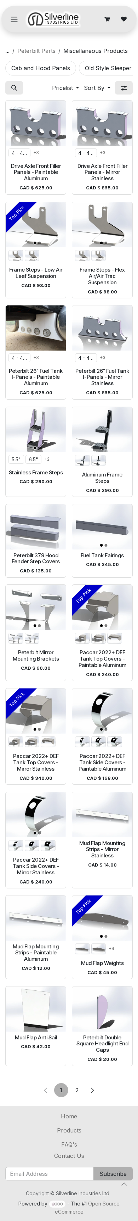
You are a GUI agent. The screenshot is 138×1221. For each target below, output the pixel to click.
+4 (111, 949)
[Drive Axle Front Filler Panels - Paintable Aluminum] (36, 123)
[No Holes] (15, 255)
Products (69, 1130)
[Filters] (124, 88)
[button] (14, 88)
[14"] (98, 948)
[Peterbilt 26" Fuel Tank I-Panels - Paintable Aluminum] (36, 328)
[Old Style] (15, 638)
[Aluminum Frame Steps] (102, 429)
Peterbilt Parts (36, 50)
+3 (36, 152)
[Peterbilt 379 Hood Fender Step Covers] (36, 526)
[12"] (82, 948)
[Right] (98, 460)
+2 (47, 459)
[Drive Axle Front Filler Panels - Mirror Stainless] (102, 123)
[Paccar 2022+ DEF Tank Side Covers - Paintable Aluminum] (102, 711)
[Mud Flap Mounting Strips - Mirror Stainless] (102, 814)
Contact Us (69, 1155)
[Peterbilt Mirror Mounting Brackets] (36, 607)
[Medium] (98, 638)
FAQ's (69, 1144)
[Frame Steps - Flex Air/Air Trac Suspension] (102, 224)
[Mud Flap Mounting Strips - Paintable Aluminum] (36, 918)
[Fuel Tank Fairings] (102, 526)
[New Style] (32, 638)
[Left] (82, 460)
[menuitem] (40, 68)
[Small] (82, 638)
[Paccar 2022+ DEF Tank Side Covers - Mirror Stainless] (36, 814)
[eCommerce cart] (107, 19)
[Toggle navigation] (14, 19)
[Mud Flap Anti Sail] (36, 1009)
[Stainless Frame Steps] (36, 429)
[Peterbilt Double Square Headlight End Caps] (102, 1009)
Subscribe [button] (113, 1173)
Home (69, 1116)
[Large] (114, 638)
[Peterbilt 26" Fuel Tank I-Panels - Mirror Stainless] (102, 328)
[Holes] (32, 255)
